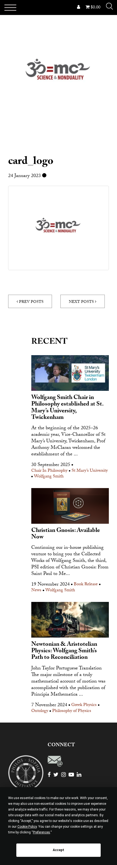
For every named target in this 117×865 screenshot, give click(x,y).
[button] (109, 6)
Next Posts (82, 302)
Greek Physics (84, 705)
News (36, 591)
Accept (58, 850)
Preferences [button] (41, 832)
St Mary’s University (90, 471)
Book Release (86, 585)
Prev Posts (31, 302)
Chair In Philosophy (49, 471)
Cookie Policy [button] (27, 827)
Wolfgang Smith (49, 477)
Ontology (39, 711)
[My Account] (78, 7)
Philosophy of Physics (71, 711)
